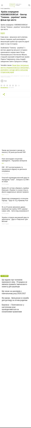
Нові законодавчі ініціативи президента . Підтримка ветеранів (14, 160)
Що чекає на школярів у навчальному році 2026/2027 (14, 292)
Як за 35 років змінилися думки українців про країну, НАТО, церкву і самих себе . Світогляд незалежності (15, 209)
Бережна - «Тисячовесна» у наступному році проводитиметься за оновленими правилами (13, 308)
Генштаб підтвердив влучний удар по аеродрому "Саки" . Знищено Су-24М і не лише (15, 180)
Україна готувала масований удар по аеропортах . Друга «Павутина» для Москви (15, 219)
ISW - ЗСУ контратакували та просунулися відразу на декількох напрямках (14, 169)
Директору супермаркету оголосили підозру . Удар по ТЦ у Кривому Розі (15, 199)
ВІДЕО (3, 33)
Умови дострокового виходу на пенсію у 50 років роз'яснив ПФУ (14, 151)
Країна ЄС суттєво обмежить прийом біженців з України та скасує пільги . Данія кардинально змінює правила (15, 190)
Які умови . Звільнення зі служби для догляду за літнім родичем (15, 299)
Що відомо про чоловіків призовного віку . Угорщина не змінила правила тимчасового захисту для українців (14, 283)
